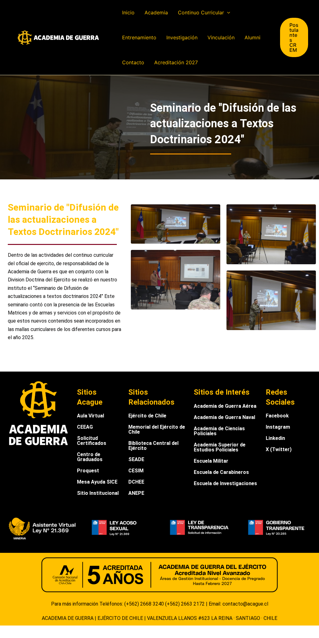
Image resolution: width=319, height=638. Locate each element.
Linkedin (275, 438)
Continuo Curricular (201, 12)
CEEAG (85, 427)
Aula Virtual (90, 416)
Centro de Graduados (89, 456)
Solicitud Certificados (91, 440)
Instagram (278, 427)
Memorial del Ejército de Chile (156, 429)
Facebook (277, 416)
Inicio (128, 12)
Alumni (252, 37)
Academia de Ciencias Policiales (219, 431)
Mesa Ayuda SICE (97, 482)
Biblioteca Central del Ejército (153, 445)
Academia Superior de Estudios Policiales (219, 447)
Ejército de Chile (147, 416)
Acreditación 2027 (176, 62)
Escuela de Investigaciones (225, 483)
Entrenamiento (139, 37)
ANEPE (136, 493)
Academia (156, 12)
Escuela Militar (211, 461)
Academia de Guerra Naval (224, 417)
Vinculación (221, 37)
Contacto (133, 62)
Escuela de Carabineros (221, 472)
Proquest (88, 471)
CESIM (136, 471)
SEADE (136, 459)
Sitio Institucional (98, 493)
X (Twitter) (279, 449)
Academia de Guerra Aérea (225, 406)
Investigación (182, 37)
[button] (227, 12)
